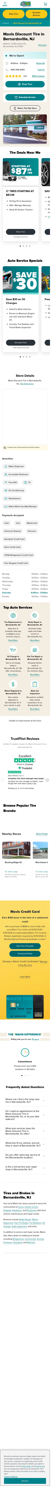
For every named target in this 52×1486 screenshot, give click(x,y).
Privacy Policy (26, 1466)
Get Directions (26, 383)
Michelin (31, 1242)
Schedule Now (21, 342)
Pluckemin (32, 1210)
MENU (5, 6)
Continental (30, 1239)
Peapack (7, 1210)
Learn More (25, 976)
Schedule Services (36, 13)
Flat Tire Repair (21, 1223)
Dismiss (25, 1481)
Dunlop (40, 1239)
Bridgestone (18, 1239)
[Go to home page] (25, 4)
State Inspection (19, 1226)
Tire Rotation (35, 1223)
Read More (13, 640)
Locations (5, 23)
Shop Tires (13, 14)
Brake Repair (25, 1219)
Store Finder (42, 834)
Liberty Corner (31, 1207)
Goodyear (17, 1242)
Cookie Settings (11, 1477)
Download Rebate (25, 953)
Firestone (7, 1242)
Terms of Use (40, 1466)
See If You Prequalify (25, 946)
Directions (42, 45)
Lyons (21, 1207)
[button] (20, 246)
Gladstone (17, 1210)
